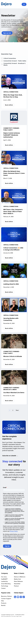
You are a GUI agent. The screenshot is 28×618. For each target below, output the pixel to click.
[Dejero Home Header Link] (7, 4)
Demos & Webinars (19, 577)
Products (3, 603)
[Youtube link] (18, 597)
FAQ (2, 601)
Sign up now (7, 33)
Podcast (16, 586)
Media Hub (17, 579)
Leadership (4, 581)
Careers (3, 588)
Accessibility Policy (7, 616)
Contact (20, 616)
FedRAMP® (4, 579)
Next (17, 410)
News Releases (18, 581)
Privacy (2, 616)
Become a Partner (6, 596)
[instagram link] (21, 597)
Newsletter (17, 584)
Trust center (14, 616)
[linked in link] (15, 597)
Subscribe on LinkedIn (9, 456)
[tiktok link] (24, 597)
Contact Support (6, 598)
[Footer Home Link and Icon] (8, 567)
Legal (17, 616)
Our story (4, 577)
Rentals (3, 605)
